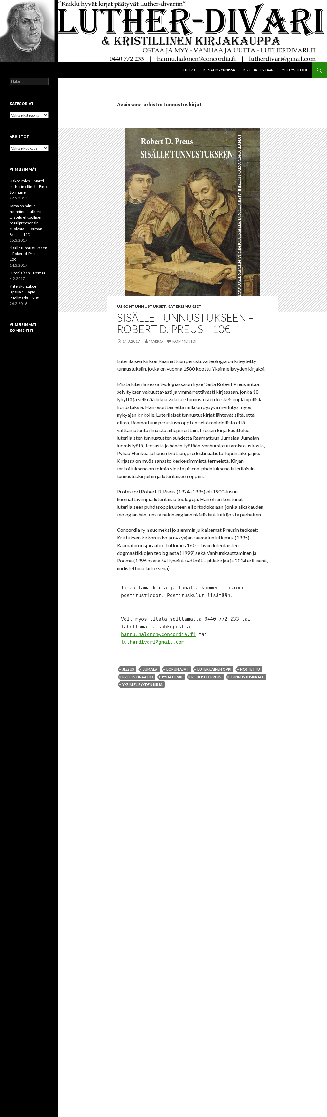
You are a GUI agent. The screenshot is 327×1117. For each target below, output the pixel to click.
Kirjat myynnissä (219, 70)
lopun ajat (177, 669)
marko (156, 341)
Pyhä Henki (172, 677)
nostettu (250, 669)
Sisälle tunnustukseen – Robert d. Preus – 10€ (185, 323)
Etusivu (188, 70)
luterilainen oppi (214, 669)
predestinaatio (137, 677)
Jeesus (128, 669)
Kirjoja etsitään (258, 70)
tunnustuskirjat (247, 677)
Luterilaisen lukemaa (27, 272)
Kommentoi (184, 341)
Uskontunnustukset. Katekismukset (159, 306)
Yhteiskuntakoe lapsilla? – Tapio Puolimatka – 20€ (24, 292)
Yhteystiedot (295, 70)
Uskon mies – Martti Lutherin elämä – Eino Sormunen (28, 186)
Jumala (150, 669)
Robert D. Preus (206, 677)
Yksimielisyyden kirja (142, 684)
